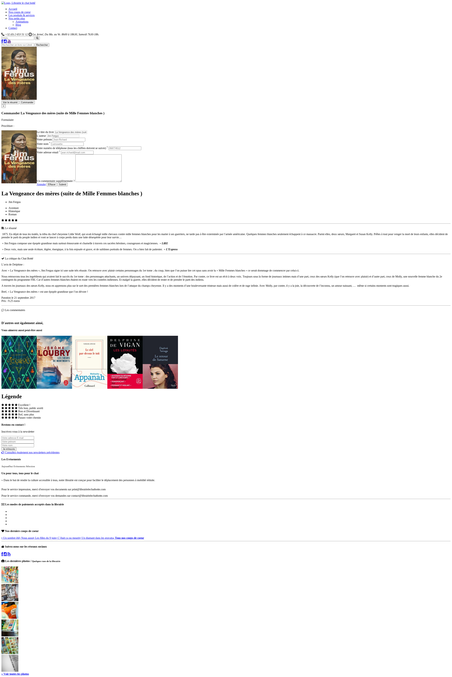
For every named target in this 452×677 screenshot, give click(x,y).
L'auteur (41, 135)
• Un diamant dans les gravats (96, 537)
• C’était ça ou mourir (68, 537)
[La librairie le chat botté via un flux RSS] (9, 553)
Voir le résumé (10, 102)
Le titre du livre (45, 132)
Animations (22, 21)
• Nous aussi (26, 537)
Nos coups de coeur (19, 12)
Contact (12, 27)
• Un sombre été (10, 537)
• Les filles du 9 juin (44, 537)
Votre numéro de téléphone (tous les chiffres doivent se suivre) (72, 148)
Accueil (12, 8)
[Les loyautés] (125, 387)
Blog (18, 24)
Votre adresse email (48, 152)
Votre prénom (44, 139)
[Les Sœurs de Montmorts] (54, 387)
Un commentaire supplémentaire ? (56, 180)
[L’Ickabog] (19, 387)
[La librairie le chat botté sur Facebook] (2, 41)
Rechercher (42, 45)
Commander (27, 102)
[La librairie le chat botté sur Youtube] (9, 41)
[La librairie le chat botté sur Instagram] (5, 41)
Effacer (51, 184)
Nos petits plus (16, 18)
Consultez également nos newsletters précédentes (32, 452)
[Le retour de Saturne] (160, 387)
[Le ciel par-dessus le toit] (89, 387)
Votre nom (43, 143)
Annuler (41, 184)
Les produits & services (21, 15)
